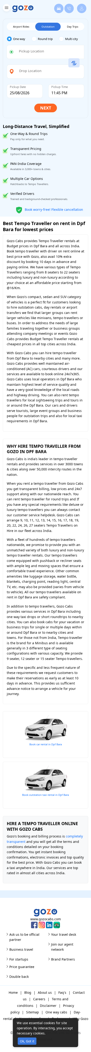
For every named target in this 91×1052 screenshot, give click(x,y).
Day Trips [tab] (72, 26)
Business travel (21, 949)
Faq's (62, 992)
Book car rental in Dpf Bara (45, 744)
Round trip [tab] (45, 39)
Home (13, 992)
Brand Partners (63, 959)
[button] (5, 8)
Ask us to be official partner (24, 937)
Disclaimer (48, 1005)
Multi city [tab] (71, 39)
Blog (27, 992)
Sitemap (32, 1012)
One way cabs (56, 1012)
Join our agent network (62, 947)
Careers (39, 999)
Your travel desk (63, 934)
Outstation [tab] (48, 26)
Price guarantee (21, 967)
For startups (18, 959)
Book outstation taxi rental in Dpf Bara (45, 795)
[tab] (19, 38)
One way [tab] (19, 39)
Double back (19, 976)
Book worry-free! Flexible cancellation (53, 209)
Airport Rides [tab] (21, 26)
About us (45, 992)
